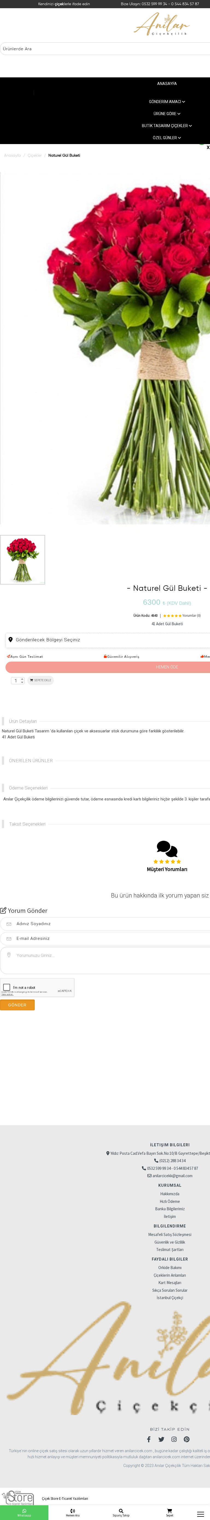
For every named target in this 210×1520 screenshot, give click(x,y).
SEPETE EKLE (42, 680)
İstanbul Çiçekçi (170, 1297)
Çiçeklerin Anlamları (170, 1275)
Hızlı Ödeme (170, 1201)
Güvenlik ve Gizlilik (169, 1242)
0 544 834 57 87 (185, 4)
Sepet (169, 1515)
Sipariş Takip (121, 1515)
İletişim (170, 1216)
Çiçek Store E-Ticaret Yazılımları (64, 1498)
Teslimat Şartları (169, 1249)
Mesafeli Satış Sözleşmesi (169, 1234)
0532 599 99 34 (155, 4)
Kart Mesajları (169, 1282)
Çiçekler (35, 155)
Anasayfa (12, 155)
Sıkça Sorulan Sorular (170, 1290)
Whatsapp (24, 1515)
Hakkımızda (169, 1193)
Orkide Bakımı (170, 1267)
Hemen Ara (73, 1515)
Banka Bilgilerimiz (170, 1208)
